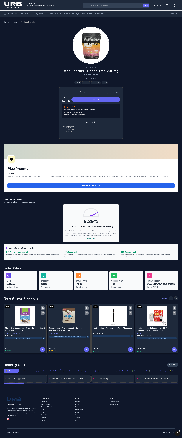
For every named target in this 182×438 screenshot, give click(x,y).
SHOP (173, 432)
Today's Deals (114, 401)
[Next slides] (176, 298)
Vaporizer (78, 407)
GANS (163, 432)
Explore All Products (89, 186)
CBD (76, 420)
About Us (44, 401)
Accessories (79, 423)
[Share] (112, 92)
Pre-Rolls (78, 404)
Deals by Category (115, 407)
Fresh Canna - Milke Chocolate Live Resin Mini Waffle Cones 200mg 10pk (68, 329)
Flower (77, 401)
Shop (14, 22)
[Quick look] (43, 308)
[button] (42, 349)
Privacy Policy (45, 404)
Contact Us (44, 415)
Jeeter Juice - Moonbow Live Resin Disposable (112, 328)
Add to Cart (95, 99)
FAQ (42, 409)
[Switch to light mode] (174, 5)
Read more (91, 238)
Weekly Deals (114, 404)
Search (146, 5)
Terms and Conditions (48, 407)
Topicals (78, 415)
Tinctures (78, 417)
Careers (43, 417)
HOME (168, 432)
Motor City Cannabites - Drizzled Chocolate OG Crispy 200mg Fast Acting (25, 329)
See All (164, 298)
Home (6, 22)
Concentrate (79, 409)
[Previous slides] (171, 298)
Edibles (77, 412)
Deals (43, 412)
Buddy (17, 432)
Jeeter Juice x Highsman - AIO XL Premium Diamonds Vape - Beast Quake (155, 329)
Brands (43, 420)
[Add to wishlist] (117, 92)
